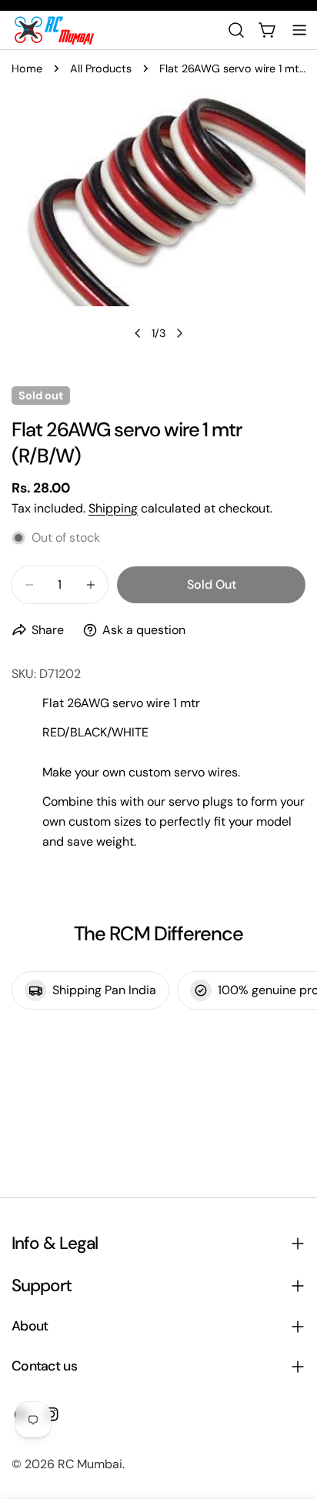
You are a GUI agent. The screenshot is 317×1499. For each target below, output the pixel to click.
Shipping (113, 508)
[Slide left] (137, 333)
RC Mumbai (90, 1464)
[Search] (236, 30)
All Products (101, 68)
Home (27, 68)
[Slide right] (179, 333)
